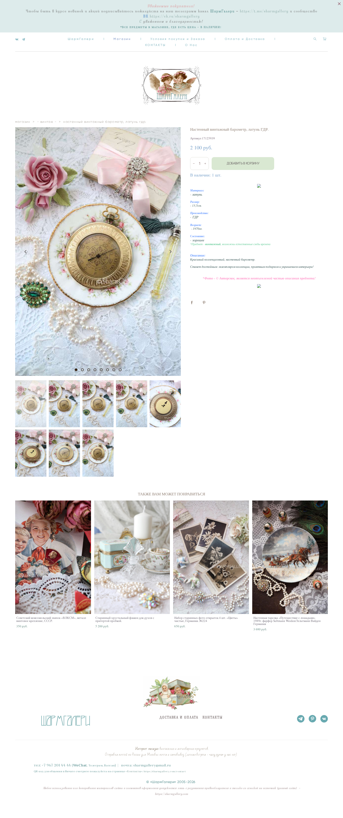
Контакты (134, 771)
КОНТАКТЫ (155, 45)
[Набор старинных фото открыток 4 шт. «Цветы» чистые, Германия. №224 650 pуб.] (211, 557)
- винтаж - (46, 122)
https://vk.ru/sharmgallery (175, 16)
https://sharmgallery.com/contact (165, 771)
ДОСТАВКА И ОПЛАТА (179, 717)
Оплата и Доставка (245, 39)
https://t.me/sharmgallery (264, 11)
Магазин (122, 39)
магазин (22, 122)
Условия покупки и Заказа (177, 39)
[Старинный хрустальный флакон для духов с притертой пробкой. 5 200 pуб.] (132, 557)
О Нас (191, 45)
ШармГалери (81, 39)
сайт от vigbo (24, 807)
